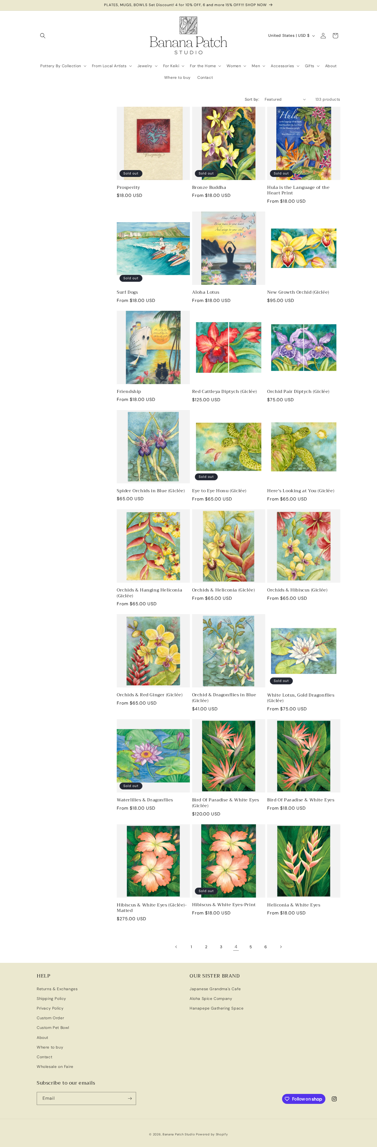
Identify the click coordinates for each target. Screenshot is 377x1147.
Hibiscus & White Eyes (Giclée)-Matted (152, 908)
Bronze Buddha (209, 188)
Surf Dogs (127, 292)
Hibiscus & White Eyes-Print (224, 905)
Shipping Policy (51, 998)
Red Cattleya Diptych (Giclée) (224, 392)
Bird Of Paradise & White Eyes (300, 800)
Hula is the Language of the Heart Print (298, 190)
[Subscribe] (130, 1098)
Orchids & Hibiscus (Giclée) (297, 590)
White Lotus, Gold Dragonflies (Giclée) (300, 698)
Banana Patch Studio (179, 1134)
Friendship (129, 392)
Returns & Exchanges (57, 988)
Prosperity (128, 188)
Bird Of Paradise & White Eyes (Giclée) (225, 803)
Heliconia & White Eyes (293, 905)
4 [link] (236, 947)
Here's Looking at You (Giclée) (300, 491)
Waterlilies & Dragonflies (145, 800)
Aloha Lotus (205, 292)
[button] (43, 36)
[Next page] (281, 947)
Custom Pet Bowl (53, 1027)
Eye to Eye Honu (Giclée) (219, 491)
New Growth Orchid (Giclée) (298, 292)
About (42, 1037)
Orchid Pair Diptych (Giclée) (298, 392)
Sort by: (252, 99)
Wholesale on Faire (55, 1066)
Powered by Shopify (212, 1134)
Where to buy (50, 1047)
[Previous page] (176, 947)
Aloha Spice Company (211, 998)
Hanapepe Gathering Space (216, 1008)
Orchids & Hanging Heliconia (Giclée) (149, 593)
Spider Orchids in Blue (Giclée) (151, 491)
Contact (44, 1056)
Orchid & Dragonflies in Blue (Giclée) (224, 698)
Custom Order (50, 1017)
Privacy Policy (50, 1008)
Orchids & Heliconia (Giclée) (223, 590)
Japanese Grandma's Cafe (215, 988)
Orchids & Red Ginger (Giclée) (149, 695)
